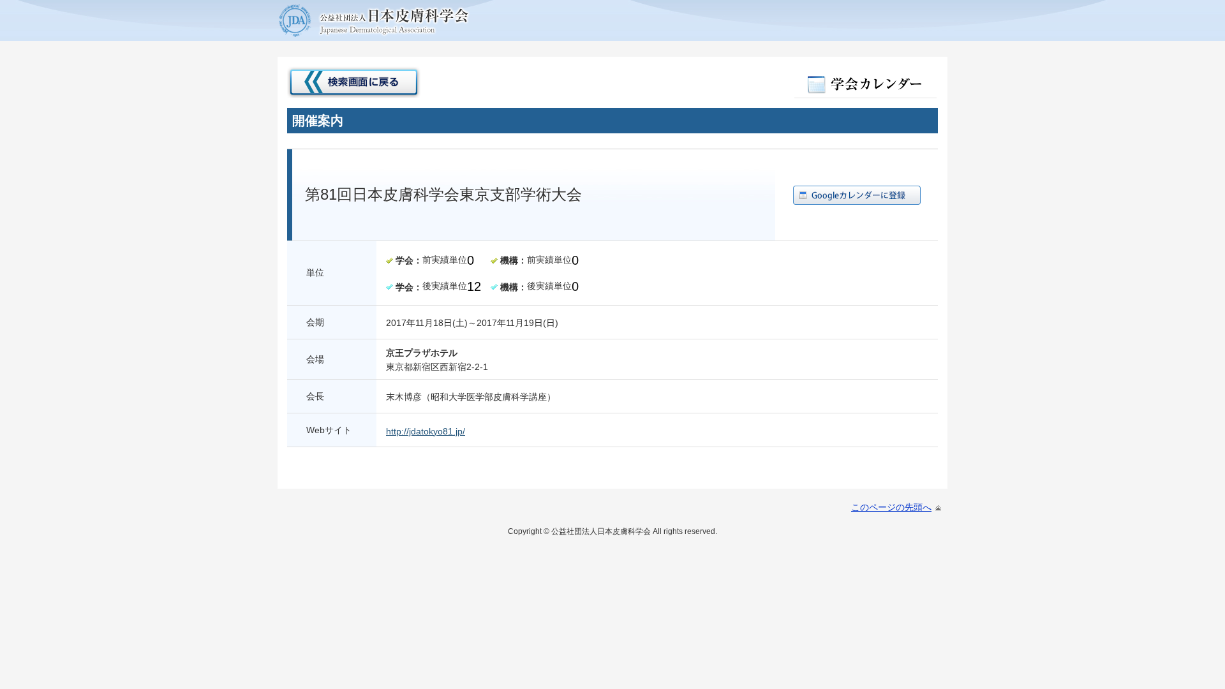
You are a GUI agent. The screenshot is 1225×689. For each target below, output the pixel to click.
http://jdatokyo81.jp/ (425, 431)
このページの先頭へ (891, 507)
